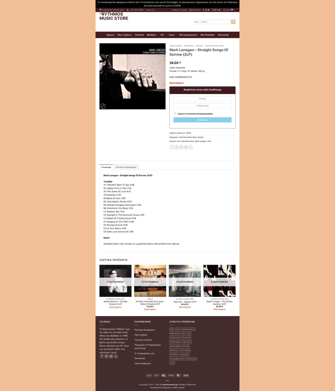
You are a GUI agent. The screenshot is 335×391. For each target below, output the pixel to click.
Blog (167, 381)
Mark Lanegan (200, 141)
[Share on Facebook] (172, 147)
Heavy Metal (175, 346)
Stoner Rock (191, 359)
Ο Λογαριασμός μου (145, 353)
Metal (188, 350)
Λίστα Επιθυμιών (143, 363)
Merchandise (208, 34)
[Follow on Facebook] (203, 10)
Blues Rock (174, 333)
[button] (179, 10)
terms (193, 114)
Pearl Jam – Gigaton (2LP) (185, 302)
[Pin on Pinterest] (186, 147)
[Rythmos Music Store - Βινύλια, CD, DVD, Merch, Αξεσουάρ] (115, 22)
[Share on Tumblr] (191, 147)
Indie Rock (174, 350)
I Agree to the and (195, 114)
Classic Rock (175, 338)
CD (162, 34)
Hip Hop (186, 346)
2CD (172, 329)
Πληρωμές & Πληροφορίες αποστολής (148, 347)
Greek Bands (175, 342)
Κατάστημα (189, 46)
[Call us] (116, 356)
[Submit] (233, 22)
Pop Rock (174, 355)
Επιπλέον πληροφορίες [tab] (126, 167)
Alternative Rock (187, 141)
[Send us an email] (208, 10)
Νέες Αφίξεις (125, 34)
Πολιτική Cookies (143, 340)
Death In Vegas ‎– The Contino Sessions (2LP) (219, 302)
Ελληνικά (226, 10)
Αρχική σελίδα (175, 46)
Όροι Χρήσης (141, 334)
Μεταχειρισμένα (188, 34)
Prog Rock (184, 355)
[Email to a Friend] (181, 147)
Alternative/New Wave (214, 46)
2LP (178, 141)
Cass (171, 34)
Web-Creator (179, 387)
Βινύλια (151, 34)
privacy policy (206, 114)
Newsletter (140, 358)
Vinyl (209, 141)
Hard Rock (187, 342)
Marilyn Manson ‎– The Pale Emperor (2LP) (115, 302)
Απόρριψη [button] (186, 5)
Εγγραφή (202, 120)
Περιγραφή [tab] (106, 167)
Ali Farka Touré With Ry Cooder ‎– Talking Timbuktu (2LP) (150, 302)
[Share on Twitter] (176, 147)
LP (182, 350)
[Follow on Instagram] (206, 10)
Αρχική (110, 34)
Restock (139, 34)
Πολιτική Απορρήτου (145, 329)
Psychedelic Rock (177, 359)
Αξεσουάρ (223, 34)
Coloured (186, 338)
